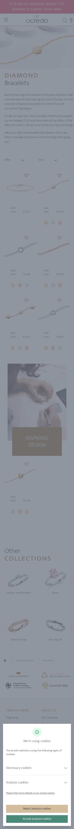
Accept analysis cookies (37, 818)
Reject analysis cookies (37, 808)
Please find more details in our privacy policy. (30, 793)
